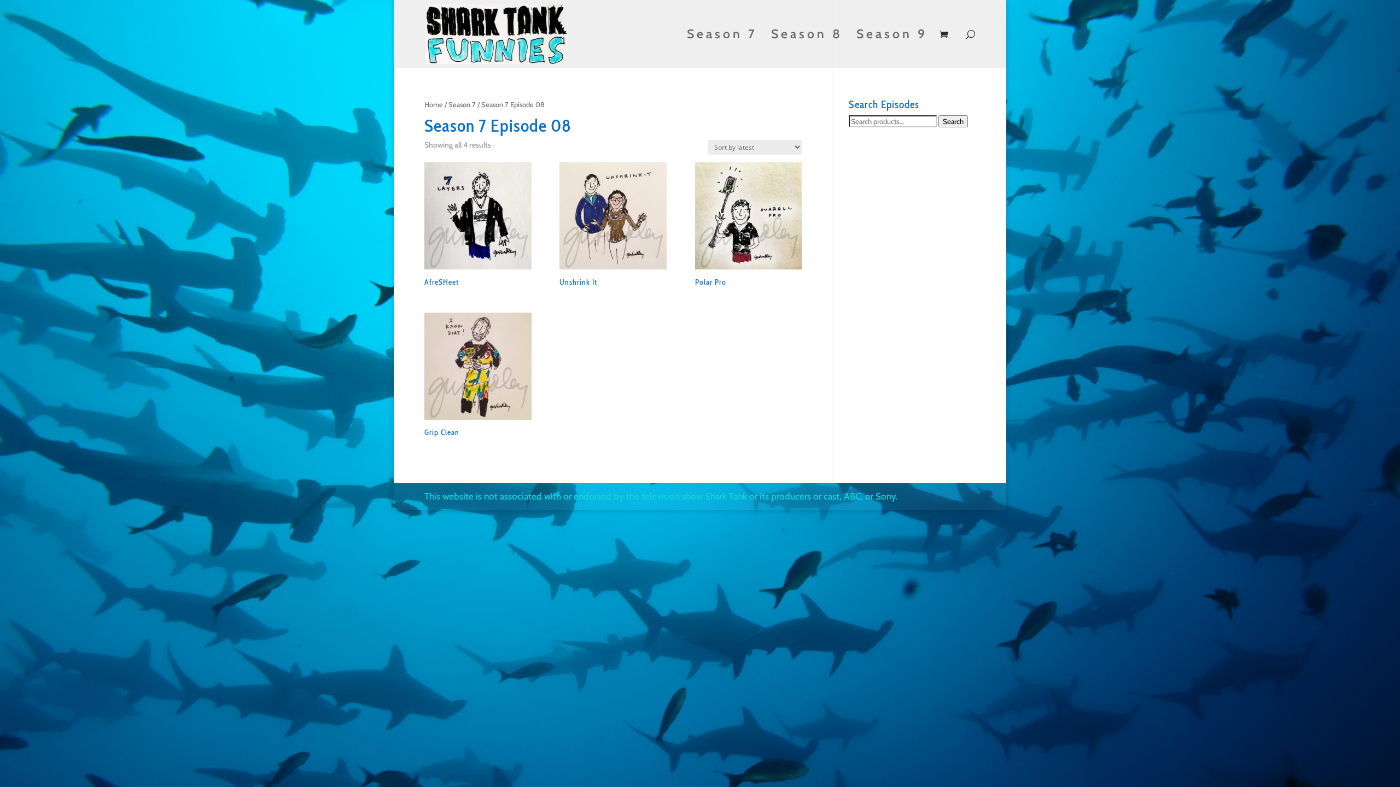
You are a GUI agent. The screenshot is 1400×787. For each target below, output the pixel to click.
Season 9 (892, 36)
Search (953, 121)
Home (433, 105)
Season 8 (807, 36)
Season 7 (722, 36)
